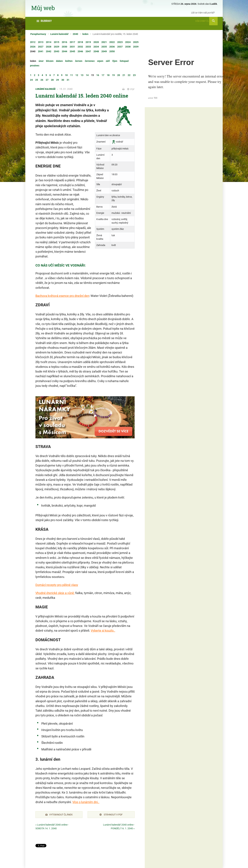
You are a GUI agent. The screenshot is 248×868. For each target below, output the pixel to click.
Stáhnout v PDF (113, 814)
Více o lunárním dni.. (85, 802)
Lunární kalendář (59, 34)
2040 (75, 34)
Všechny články (205, 21)
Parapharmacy (38, 34)
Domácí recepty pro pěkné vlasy (56, 585)
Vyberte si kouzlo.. (103, 630)
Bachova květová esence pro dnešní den (62, 296)
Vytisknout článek (61, 814)
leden (85, 34)
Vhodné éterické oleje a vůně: (55, 593)
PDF (132, 89)
